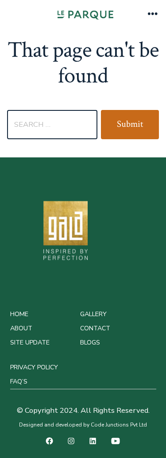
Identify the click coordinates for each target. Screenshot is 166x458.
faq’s (18, 381)
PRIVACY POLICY (34, 367)
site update (30, 342)
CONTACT (95, 328)
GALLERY (93, 314)
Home (19, 314)
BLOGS (90, 342)
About (21, 328)
